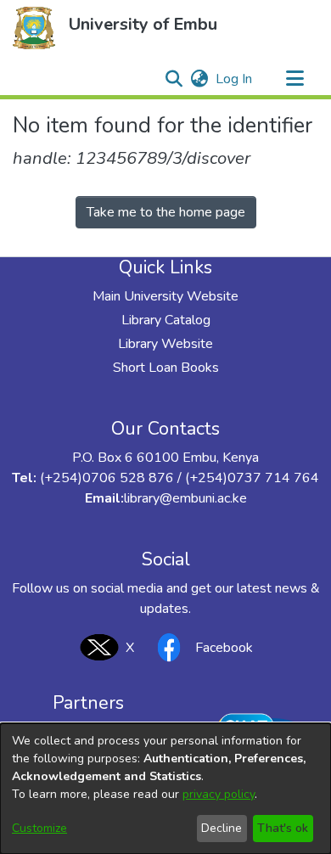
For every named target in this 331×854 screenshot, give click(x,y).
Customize (39, 828)
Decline (221, 828)
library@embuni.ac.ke (185, 498)
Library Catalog (165, 320)
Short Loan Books (166, 367)
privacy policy (218, 794)
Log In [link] (235, 79)
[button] (34, 28)
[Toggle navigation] (294, 79)
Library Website (165, 343)
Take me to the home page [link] (166, 212)
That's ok (282, 828)
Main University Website (165, 296)
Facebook (224, 647)
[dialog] (165, 788)
